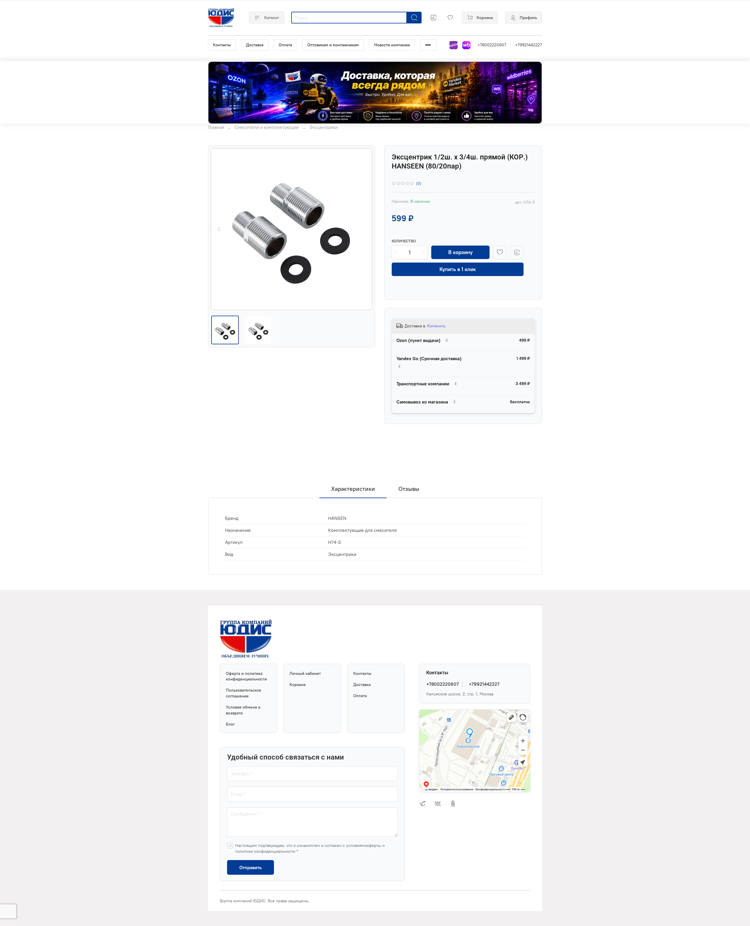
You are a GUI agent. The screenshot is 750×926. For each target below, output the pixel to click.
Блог (230, 724)
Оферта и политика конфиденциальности (246, 676)
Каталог (271, 17)
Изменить (436, 325)
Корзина (297, 684)
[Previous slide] (219, 229)
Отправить (250, 867)
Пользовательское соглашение (243, 693)
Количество (404, 241)
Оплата (285, 44)
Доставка (254, 44)
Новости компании (392, 44)
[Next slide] (364, 229)
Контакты (222, 44)
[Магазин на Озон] (453, 45)
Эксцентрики (323, 127)
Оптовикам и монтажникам (333, 44)
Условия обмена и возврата (243, 710)
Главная (216, 127)
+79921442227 (528, 44)
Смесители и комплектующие (267, 127)
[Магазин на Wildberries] (466, 45)
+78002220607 (492, 44)
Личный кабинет (305, 673)
